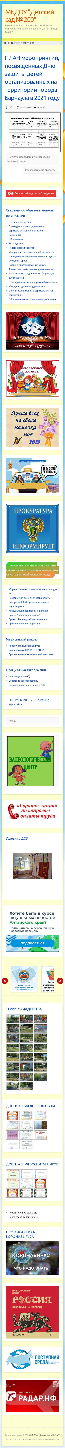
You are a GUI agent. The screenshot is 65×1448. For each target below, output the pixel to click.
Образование (16, 239)
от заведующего (18, 676)
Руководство (16, 243)
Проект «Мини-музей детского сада (28, 619)
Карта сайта (15, 704)
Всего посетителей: (20, 1217)
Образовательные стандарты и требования (32, 299)
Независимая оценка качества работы (29, 598)
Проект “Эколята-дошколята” (24, 615)
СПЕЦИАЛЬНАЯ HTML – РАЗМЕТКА (29, 700)
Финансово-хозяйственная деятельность (31, 269)
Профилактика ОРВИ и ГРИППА (26, 650)
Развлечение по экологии (42, 169)
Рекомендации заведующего (24, 685)
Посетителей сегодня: (21, 1212)
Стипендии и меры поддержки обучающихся (33, 282)
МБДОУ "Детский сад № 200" (29, 15)
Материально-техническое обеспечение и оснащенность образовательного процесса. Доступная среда (32, 256)
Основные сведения (20, 222)
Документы (15, 235)
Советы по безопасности (22, 680)
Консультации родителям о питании (28, 610)
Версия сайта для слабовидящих (33, 193)
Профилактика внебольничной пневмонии (31, 654)
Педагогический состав (21, 247)
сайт (11, 107)
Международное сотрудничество (27, 286)
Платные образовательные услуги (27, 265)
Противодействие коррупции (24, 623)
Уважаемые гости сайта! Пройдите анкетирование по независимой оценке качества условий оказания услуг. (32, 570)
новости (41, 107)
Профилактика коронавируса (24, 645)
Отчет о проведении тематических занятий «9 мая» (28, 159)
